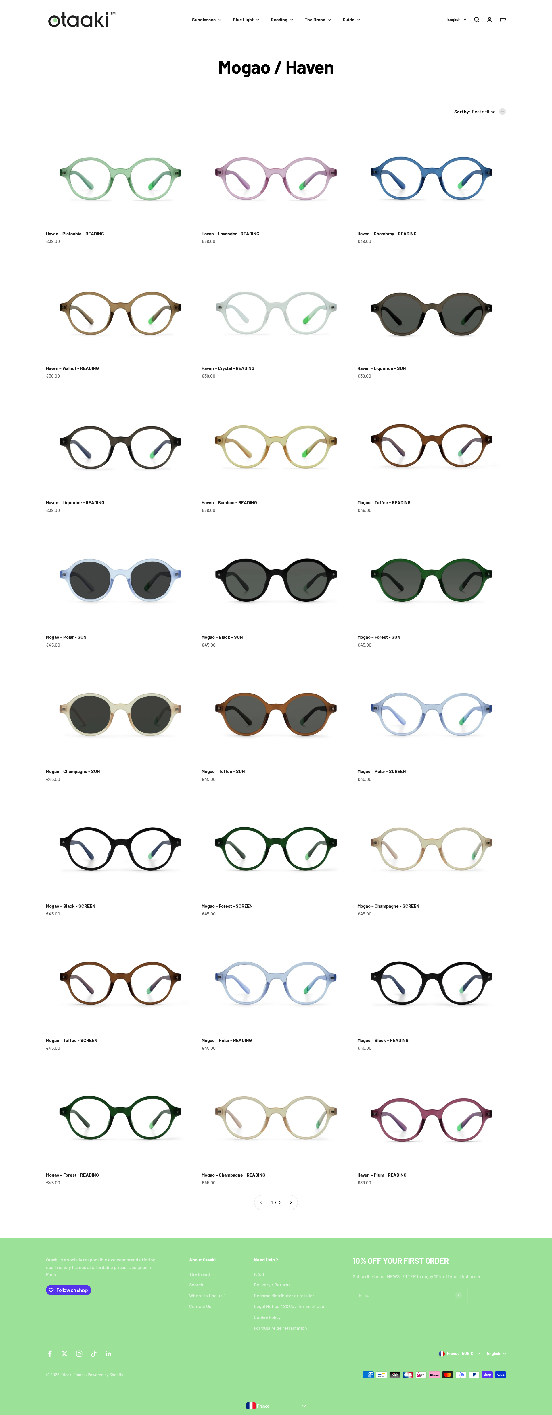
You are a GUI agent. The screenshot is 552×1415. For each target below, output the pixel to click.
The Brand (315, 19)
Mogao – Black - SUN (222, 637)
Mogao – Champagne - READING (233, 1174)
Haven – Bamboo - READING (229, 502)
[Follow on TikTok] (94, 1354)
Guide (348, 19)
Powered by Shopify (105, 1374)
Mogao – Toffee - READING (384, 502)
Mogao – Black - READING (383, 1040)
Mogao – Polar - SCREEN (381, 771)
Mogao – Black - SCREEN (70, 906)
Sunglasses (204, 19)
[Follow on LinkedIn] (108, 1354)
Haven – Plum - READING (382, 1174)
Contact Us (200, 1306)
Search (196, 1284)
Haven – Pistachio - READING (75, 233)
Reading (279, 19)
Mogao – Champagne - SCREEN (388, 906)
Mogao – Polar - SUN (66, 637)
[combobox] (276, 1406)
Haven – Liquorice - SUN (381, 368)
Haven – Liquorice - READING (75, 502)
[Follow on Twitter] (64, 1354)
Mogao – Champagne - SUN (73, 771)
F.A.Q (259, 1274)
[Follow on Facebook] (50, 1354)
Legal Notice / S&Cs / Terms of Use (289, 1306)
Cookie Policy (267, 1317)
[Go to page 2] (290, 1202)
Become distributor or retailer (284, 1295)
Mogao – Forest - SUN (378, 637)
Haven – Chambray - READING (387, 233)
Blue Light (243, 19)
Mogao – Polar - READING (227, 1040)
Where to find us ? (207, 1295)
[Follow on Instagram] (79, 1354)
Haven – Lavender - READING (230, 233)
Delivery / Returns (272, 1284)
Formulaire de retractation (280, 1328)
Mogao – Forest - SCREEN (227, 906)
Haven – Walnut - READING (72, 368)
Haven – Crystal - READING (228, 368)
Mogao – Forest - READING (72, 1174)
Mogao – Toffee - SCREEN (71, 1040)
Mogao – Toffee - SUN (223, 771)
